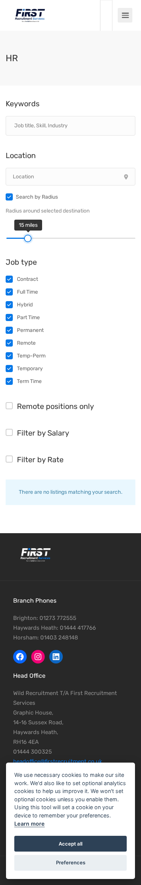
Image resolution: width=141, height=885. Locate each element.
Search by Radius (37, 197)
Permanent (30, 330)
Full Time (27, 292)
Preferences (70, 862)
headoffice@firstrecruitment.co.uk (57, 761)
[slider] (28, 238)
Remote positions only (55, 406)
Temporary (30, 368)
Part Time (28, 317)
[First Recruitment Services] (30, 11)
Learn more (29, 823)
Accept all (70, 844)
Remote (26, 343)
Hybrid (25, 305)
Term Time (29, 381)
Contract (27, 279)
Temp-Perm (31, 356)
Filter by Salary (43, 432)
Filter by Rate (40, 459)
